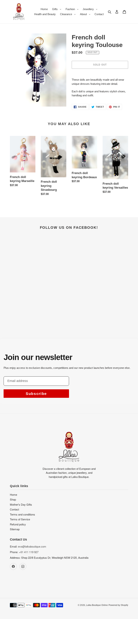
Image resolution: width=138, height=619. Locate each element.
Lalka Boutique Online (97, 605)
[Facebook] (13, 566)
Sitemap (15, 529)
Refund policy (18, 524)
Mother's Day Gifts (21, 504)
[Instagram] (22, 566)
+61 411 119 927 (28, 552)
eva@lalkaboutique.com (32, 546)
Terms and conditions (22, 514)
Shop (13, 499)
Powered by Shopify (118, 605)
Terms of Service (20, 519)
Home (13, 494)
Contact (14, 509)
